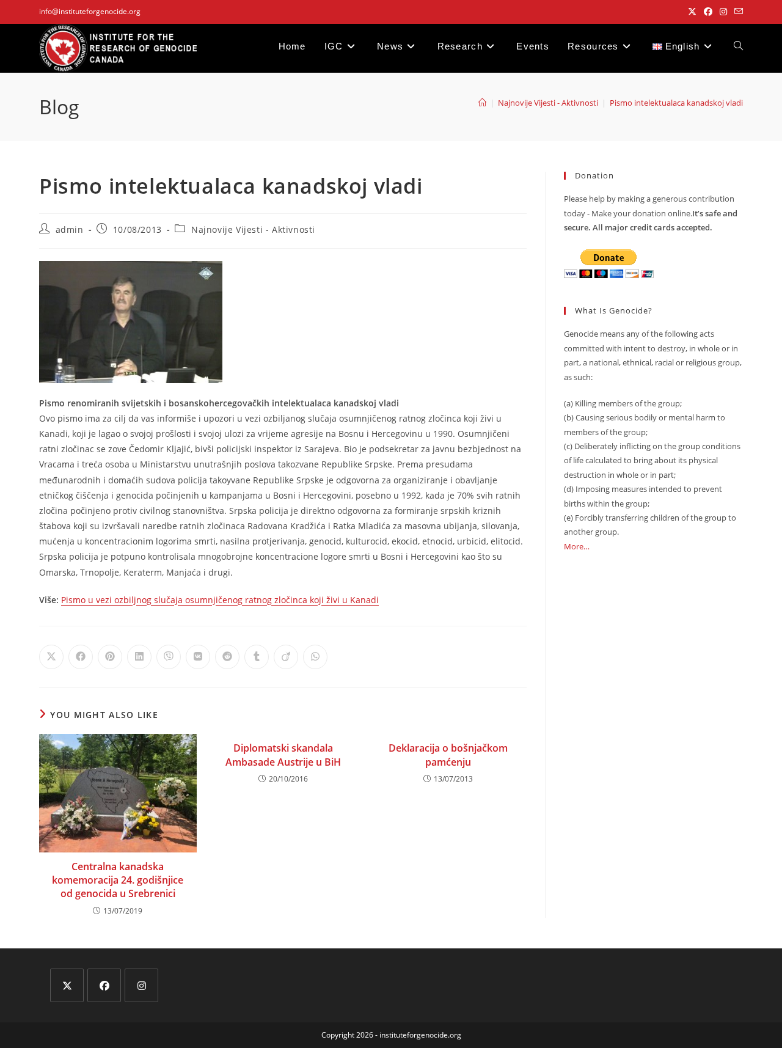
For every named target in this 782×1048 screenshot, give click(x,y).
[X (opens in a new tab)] (692, 11)
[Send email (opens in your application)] (737, 11)
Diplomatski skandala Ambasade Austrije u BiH (283, 754)
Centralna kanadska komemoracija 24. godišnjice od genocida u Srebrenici (117, 880)
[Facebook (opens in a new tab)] (708, 11)
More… (577, 546)
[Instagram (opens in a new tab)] (723, 11)
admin (70, 229)
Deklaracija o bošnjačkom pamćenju (448, 754)
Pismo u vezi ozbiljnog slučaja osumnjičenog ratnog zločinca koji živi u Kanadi (220, 600)
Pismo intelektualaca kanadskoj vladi (676, 102)
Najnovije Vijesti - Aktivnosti (253, 229)
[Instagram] (141, 985)
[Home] (482, 102)
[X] (67, 985)
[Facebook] (104, 985)
